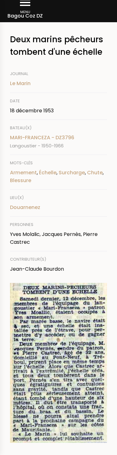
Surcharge (72, 172)
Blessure (20, 180)
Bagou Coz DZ (25, 15)
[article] (58, 142)
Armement (23, 172)
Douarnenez (25, 207)
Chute (95, 172)
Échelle (47, 172)
